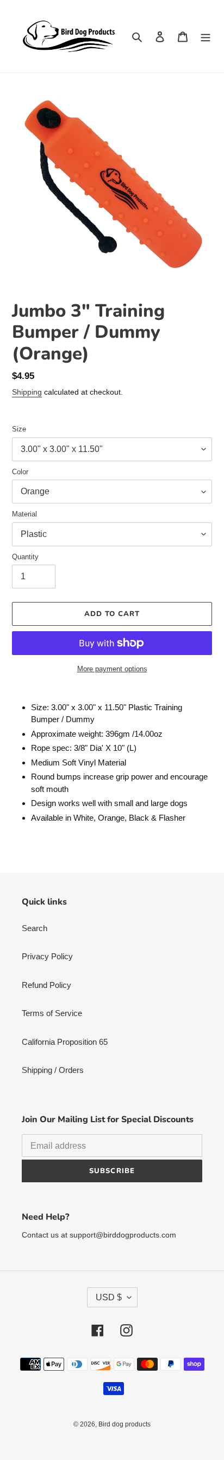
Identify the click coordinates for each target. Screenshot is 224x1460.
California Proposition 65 (65, 1041)
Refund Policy (46, 985)
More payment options (112, 669)
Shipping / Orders (53, 1070)
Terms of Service (52, 1013)
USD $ (109, 1297)
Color (20, 472)
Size (19, 429)
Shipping (27, 392)
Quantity (25, 557)
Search (34, 928)
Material (24, 514)
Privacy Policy (47, 956)
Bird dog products (124, 1424)
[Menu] (205, 36)
